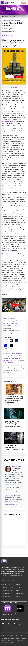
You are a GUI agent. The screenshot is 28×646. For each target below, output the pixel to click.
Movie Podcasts (5, 584)
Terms (2, 635)
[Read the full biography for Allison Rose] (8, 469)
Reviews (14, 16)
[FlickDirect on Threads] (19, 623)
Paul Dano (14, 323)
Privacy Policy (9, 635)
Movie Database (5, 596)
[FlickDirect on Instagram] (8, 623)
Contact (21, 635)
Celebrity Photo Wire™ (7, 590)
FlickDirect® (23, 638)
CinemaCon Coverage (7, 587)
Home (2, 16)
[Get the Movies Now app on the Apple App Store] (14, 3)
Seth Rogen (6, 323)
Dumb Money (8, 16)
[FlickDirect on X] (14, 628)
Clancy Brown (11, 318)
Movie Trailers (19, 590)
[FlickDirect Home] (14, 8)
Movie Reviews (20, 593)
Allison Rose (6, 29)
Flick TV (18, 587)
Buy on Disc (14, 87)
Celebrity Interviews (6, 593)
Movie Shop (19, 596)
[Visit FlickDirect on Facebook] (24, 623)
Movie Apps (19, 584)
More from (11, 504)
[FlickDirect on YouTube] (3, 623)
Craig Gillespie (15, 325)
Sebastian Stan (19, 321)
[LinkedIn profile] (9, 29)
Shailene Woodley (8, 321)
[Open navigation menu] (2, 9)
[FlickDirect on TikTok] (13, 623)
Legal (16, 635)
